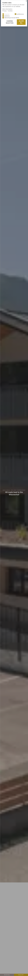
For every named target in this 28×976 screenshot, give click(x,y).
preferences (20, 14)
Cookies (10, 11)
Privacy (4, 11)
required (7, 14)
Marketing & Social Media (12, 17)
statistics (7, 16)
